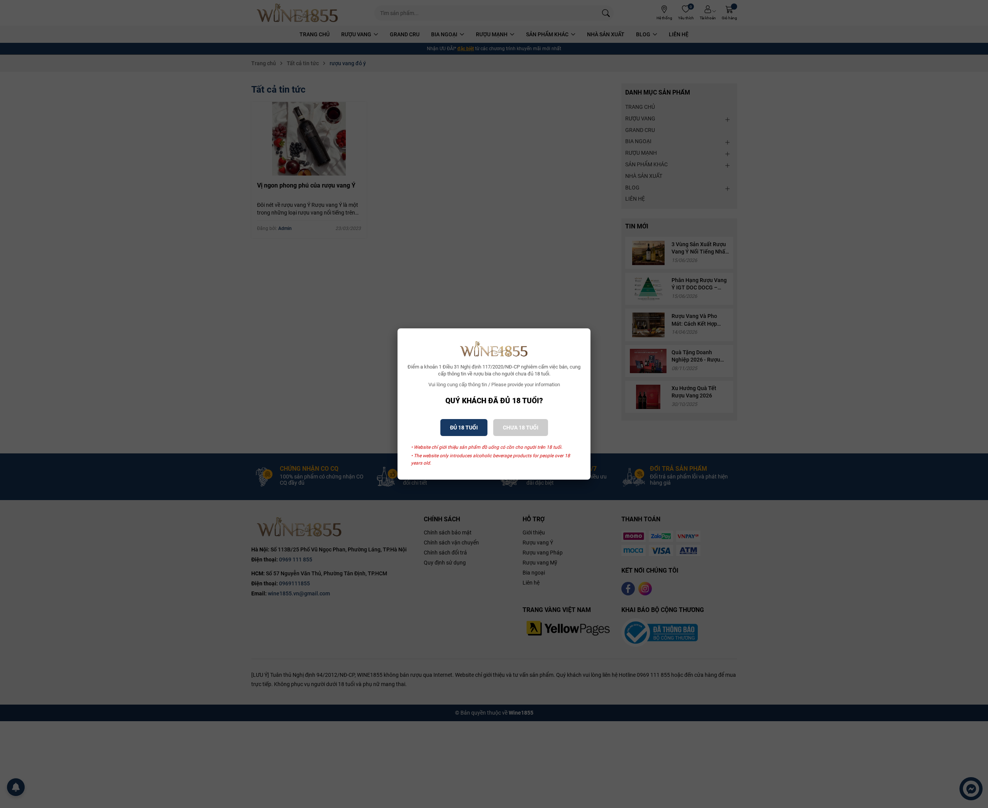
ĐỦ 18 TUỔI (464, 427)
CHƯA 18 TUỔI (520, 427)
